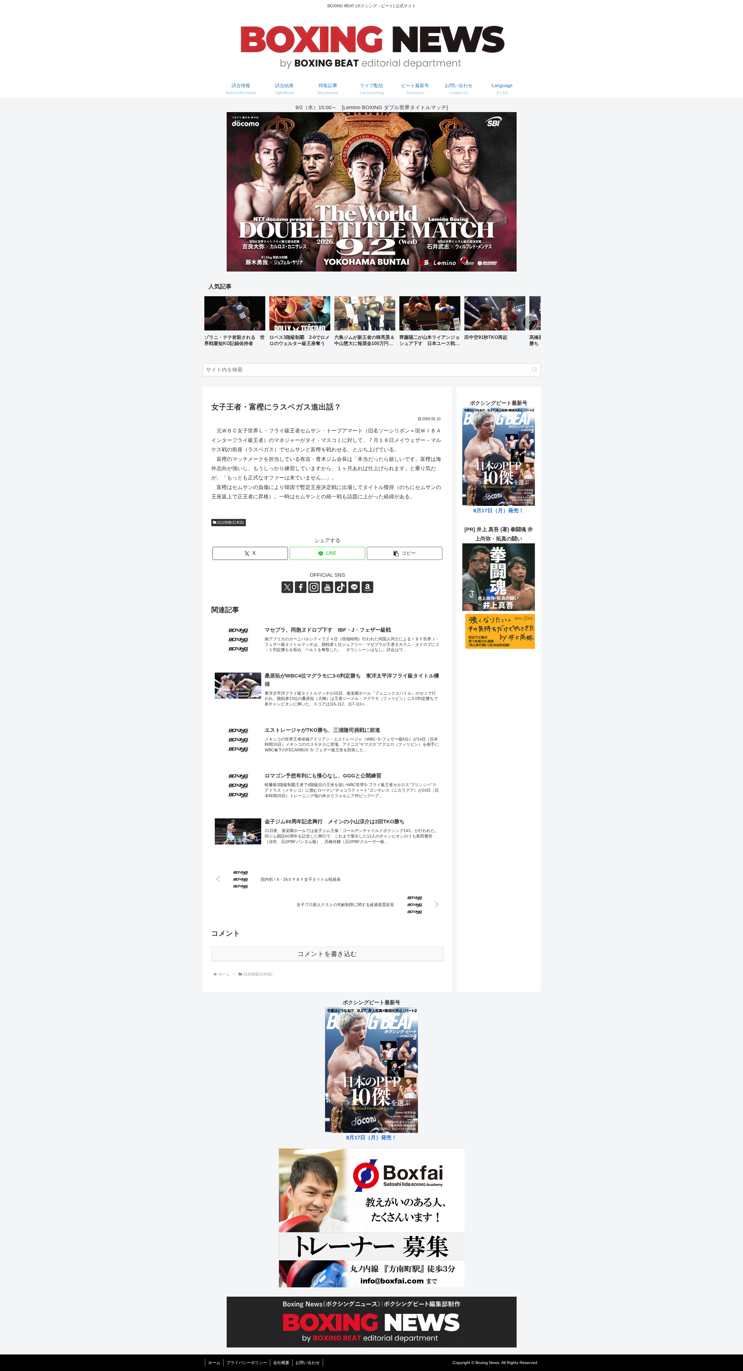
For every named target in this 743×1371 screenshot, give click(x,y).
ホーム (214, 1362)
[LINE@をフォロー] (354, 587)
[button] (530, 322)
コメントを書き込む (327, 953)
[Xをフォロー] (287, 587)
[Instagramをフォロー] (314, 587)
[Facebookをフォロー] (300, 587)
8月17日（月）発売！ (498, 510)
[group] (235, 323)
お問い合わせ (307, 1362)
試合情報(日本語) (230, 522)
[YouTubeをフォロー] (327, 587)
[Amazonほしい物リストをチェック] (367, 587)
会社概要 (281, 1362)
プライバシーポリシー (246, 1362)
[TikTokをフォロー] (341, 587)
